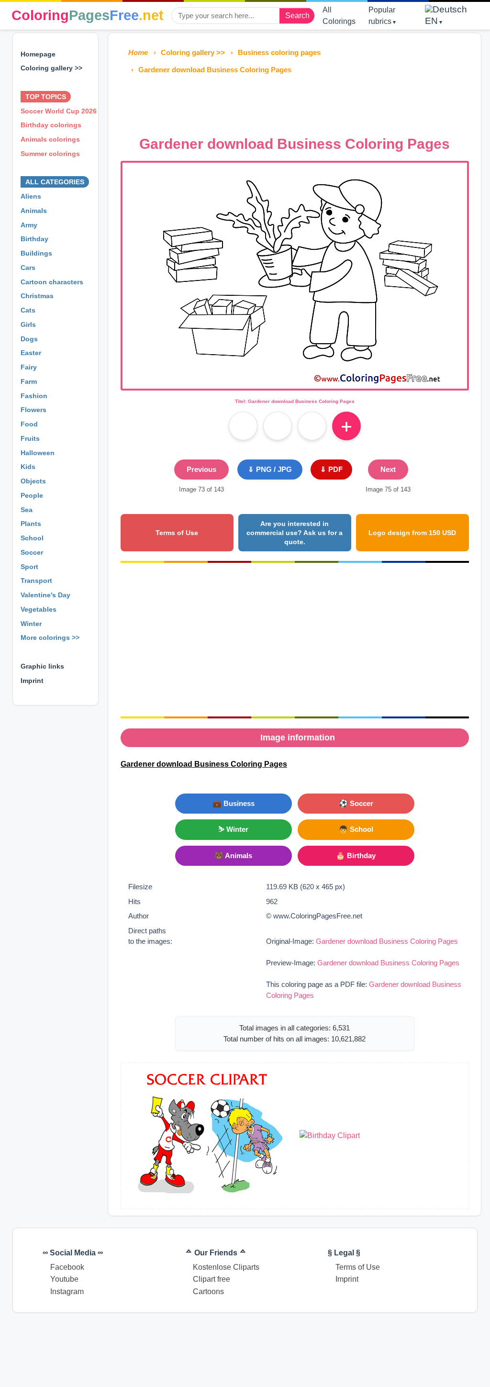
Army (29, 225)
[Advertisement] (295, 102)
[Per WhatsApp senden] (312, 426)
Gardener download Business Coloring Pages (387, 941)
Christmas (37, 296)
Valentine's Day (45, 595)
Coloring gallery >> (51, 68)
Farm (29, 381)
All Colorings (339, 15)
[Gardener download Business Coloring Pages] (294, 383)
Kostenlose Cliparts (226, 1267)
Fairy (29, 367)
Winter (31, 623)
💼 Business (233, 803)
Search (297, 15)
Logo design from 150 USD (412, 533)
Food (29, 424)
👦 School (356, 829)
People (32, 495)
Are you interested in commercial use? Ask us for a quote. (294, 532)
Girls (28, 324)
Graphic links (42, 666)
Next (388, 469)
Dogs (29, 339)
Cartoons (208, 1291)
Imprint (32, 680)
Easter (31, 353)
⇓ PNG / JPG (270, 469)
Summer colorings (50, 153)
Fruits (30, 438)
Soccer (32, 552)
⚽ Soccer (356, 803)
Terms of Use (177, 533)
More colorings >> (50, 637)
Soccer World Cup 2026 (59, 111)
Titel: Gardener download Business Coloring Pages (295, 401)
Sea (27, 510)
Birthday (34, 239)
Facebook (67, 1267)
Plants (31, 523)
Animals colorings (50, 139)
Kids (28, 466)
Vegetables (38, 609)
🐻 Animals (233, 855)
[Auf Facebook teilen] (243, 426)
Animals (34, 210)
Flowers (33, 410)
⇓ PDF (331, 469)
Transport (36, 580)
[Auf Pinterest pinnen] (277, 426)
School (32, 538)
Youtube (64, 1279)
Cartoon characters (52, 282)
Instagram (67, 1291)
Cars (28, 267)
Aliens (31, 196)
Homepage (38, 54)
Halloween (38, 453)
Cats (28, 310)
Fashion (34, 396)
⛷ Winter (233, 829)
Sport (29, 566)
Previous (201, 469)
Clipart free (211, 1279)
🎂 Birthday (356, 855)
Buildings (36, 253)
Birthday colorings (51, 125)
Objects (33, 481)
